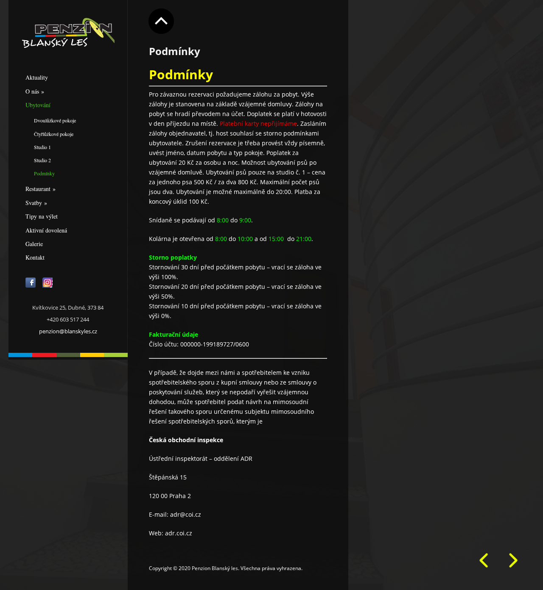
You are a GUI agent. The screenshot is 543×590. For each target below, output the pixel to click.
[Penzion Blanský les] (68, 33)
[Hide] (161, 21)
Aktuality (36, 77)
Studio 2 (42, 160)
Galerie (34, 244)
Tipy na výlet (41, 216)
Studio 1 (42, 147)
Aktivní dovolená (46, 230)
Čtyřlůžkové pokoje (53, 133)
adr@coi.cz (185, 514)
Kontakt (35, 257)
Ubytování (37, 105)
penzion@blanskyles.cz (68, 331)
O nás (34, 91)
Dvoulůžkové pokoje (55, 120)
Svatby (36, 203)
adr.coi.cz (178, 533)
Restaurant (40, 189)
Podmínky (44, 173)
